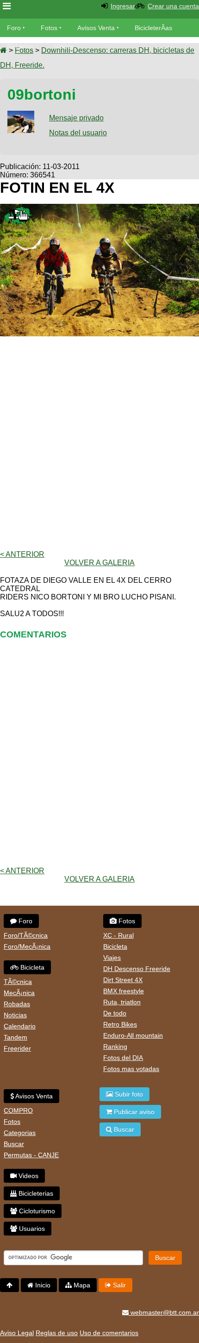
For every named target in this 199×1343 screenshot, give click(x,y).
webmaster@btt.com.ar (164, 1312)
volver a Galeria (99, 563)
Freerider (17, 1048)
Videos (64, 46)
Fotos (49, 28)
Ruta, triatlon (122, 1002)
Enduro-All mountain (133, 1035)
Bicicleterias (35, 1193)
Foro (14, 28)
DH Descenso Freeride (136, 968)
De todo (114, 1013)
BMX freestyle (123, 991)
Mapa (81, 1285)
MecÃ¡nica (19, 992)
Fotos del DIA (123, 1057)
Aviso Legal (17, 1333)
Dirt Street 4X (123, 980)
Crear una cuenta (173, 6)
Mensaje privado (76, 118)
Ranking (115, 1046)
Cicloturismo (36, 1211)
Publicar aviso (133, 1112)
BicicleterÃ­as (153, 28)
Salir (118, 1285)
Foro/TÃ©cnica (26, 935)
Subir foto (128, 1094)
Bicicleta (31, 967)
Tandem (15, 1037)
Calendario (20, 1026)
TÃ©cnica (18, 981)
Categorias (20, 1132)
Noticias (15, 1015)
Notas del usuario (78, 133)
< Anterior (22, 554)
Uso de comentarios (109, 1333)
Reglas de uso (57, 1333)
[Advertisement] (99, 443)
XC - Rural (118, 935)
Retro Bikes (120, 1024)
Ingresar (123, 6)
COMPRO (18, 1110)
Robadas (17, 1004)
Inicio (41, 1285)
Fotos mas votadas (131, 1068)
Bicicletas (21, 46)
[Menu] (6, 6)
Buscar (14, 1144)
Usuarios (31, 1228)
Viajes (112, 957)
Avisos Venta (96, 28)
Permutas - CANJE (31, 1155)
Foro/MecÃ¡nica (27, 946)
